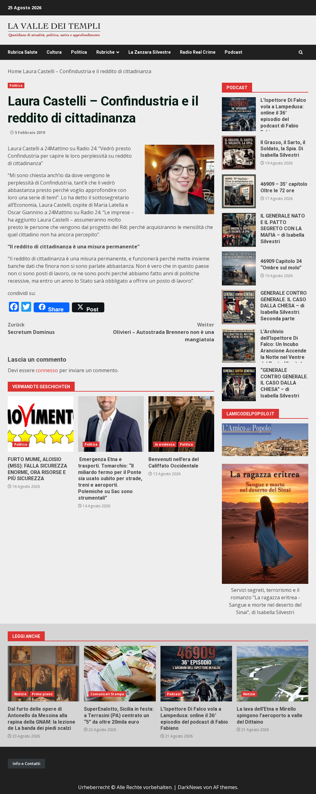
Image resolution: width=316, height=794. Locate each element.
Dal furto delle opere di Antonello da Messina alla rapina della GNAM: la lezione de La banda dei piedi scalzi (43, 673)
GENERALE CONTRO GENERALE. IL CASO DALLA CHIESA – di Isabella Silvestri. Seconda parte (239, 307)
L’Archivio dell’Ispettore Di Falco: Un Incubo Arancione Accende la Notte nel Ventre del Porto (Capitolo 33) (239, 346)
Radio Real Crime (197, 52)
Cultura (54, 52)
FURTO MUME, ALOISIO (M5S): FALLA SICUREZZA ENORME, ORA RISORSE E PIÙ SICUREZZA (40, 424)
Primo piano (42, 694)
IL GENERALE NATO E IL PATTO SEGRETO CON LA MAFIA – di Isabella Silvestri (239, 230)
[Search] (301, 52)
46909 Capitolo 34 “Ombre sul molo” (239, 268)
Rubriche (105, 52)
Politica (79, 52)
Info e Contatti (26, 763)
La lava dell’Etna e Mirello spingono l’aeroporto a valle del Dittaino (272, 673)
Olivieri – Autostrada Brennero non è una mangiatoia (163, 332)
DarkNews (190, 787)
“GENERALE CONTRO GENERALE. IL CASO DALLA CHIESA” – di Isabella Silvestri (239, 384)
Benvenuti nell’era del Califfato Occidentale (181, 424)
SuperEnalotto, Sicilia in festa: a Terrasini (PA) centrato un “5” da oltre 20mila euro (120, 673)
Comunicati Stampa (107, 694)
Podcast (233, 52)
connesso (47, 370)
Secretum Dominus (31, 328)
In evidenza (165, 444)
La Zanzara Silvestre (149, 52)
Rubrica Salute (22, 52)
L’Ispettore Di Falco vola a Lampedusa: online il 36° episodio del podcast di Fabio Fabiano (239, 114)
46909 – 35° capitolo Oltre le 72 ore (239, 191)
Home (15, 71)
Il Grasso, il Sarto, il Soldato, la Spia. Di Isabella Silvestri (239, 153)
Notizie (20, 694)
